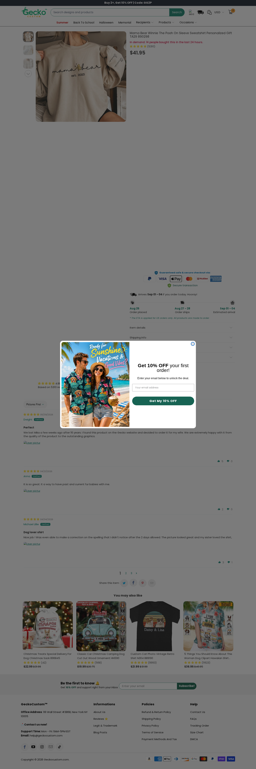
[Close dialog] (193, 344)
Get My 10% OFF (163, 401)
